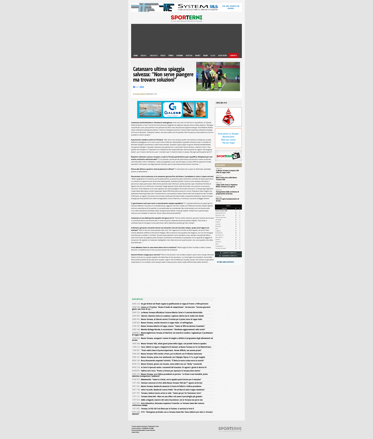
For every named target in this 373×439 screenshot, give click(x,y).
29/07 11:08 (168, 389)
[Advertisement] (186, 38)
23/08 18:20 (162, 322)
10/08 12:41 (168, 357)
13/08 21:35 (171, 347)
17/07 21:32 (167, 396)
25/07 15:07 (167, 393)
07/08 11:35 (227, 185)
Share (137, 87)
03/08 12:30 (170, 375)
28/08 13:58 (171, 308)
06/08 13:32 (167, 364)
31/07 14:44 (167, 383)
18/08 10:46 (169, 343)
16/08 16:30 (227, 171)
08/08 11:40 (168, 360)
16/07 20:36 (168, 404)
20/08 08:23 (172, 334)
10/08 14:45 (167, 353)
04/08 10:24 (227, 192)
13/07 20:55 (163, 408)
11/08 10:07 (167, 350)
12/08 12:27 (226, 178)
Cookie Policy (135, 432)
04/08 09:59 (166, 370)
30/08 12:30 (170, 303)
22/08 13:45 (168, 326)
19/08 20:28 (172, 339)
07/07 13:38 (172, 413)
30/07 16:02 (166, 386)
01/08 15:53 (166, 379)
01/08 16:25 (227, 199)
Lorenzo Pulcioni (140, 94)
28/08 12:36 (167, 312)
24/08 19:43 (167, 319)
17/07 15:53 (167, 400)
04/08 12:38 (169, 367)
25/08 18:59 (168, 316)
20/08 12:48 (168, 329)
